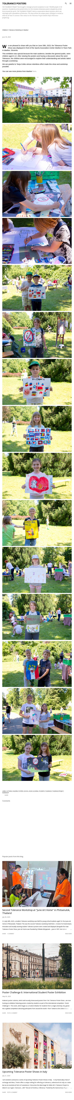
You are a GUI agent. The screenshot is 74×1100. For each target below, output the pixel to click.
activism (9, 791)
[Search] (66, 3)
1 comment (10, 933)
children (15, 791)
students (42, 791)
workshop (5, 793)
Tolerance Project (58, 791)
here (34, 71)
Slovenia (35, 791)
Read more (68, 933)
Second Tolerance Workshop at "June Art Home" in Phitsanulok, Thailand (36, 911)
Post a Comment (12, 1013)
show (30, 791)
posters (20, 791)
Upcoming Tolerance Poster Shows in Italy (24, 1071)
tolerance (48, 791)
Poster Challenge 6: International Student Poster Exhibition (34, 992)
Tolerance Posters (14, 3)
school (26, 791)
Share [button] (6, 795)
